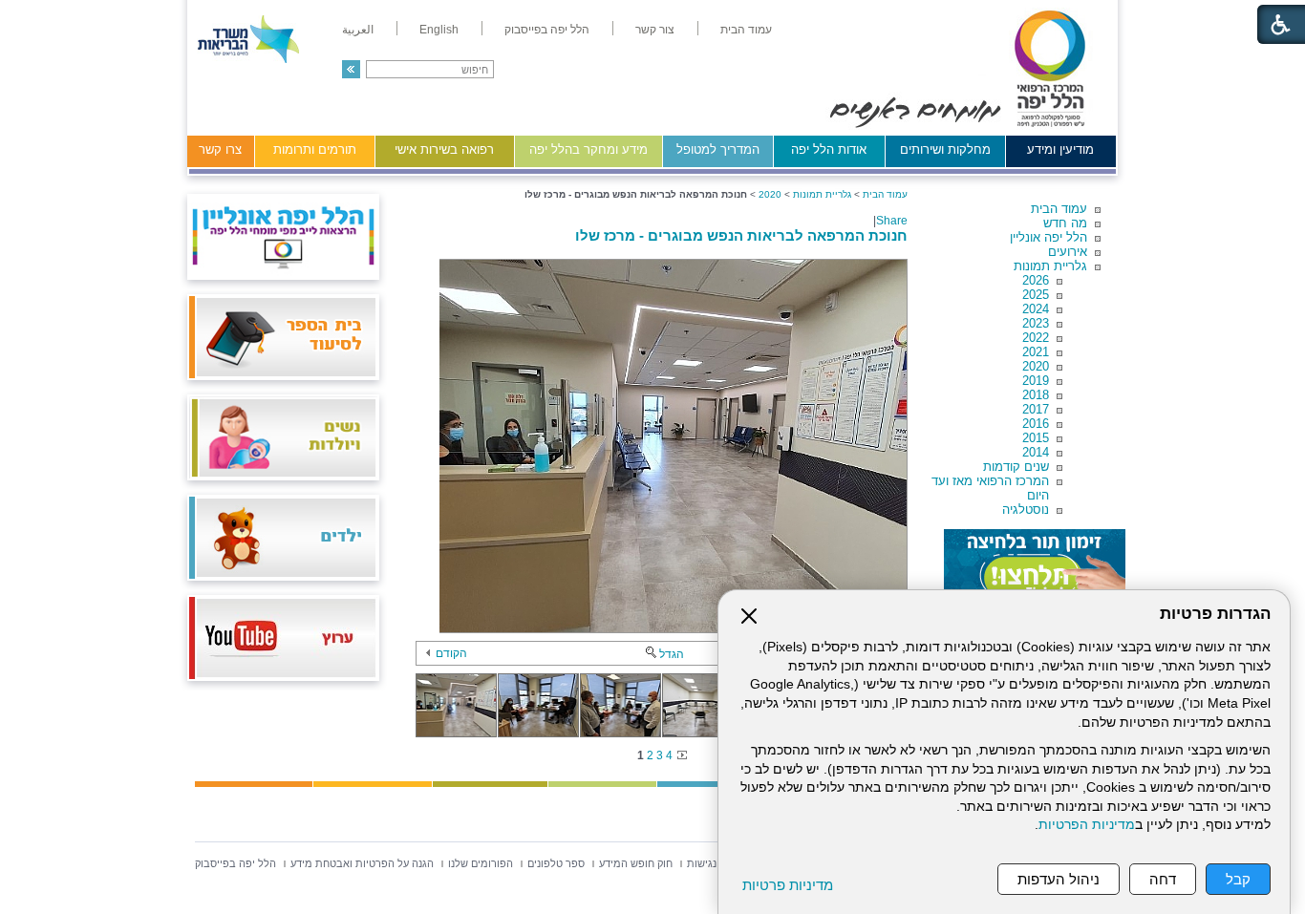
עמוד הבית (1059, 209)
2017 (1035, 409)
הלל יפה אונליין (1048, 237)
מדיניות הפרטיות (1086, 825)
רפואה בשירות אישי (444, 149)
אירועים (1067, 251)
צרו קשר (220, 149)
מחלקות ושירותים (945, 149)
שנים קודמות (1016, 466)
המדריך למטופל (717, 149)
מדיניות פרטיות (787, 885)
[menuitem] (746, 29)
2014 (1035, 452)
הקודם (451, 653)
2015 (1035, 438)
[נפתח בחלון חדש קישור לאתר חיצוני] (1034, 567)
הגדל (671, 654)
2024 (1035, 309)
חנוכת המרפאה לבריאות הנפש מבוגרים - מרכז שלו (741, 235)
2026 (1035, 280)
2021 (1035, 352)
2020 (1035, 366)
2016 (1035, 423)
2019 (1035, 380)
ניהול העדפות (1058, 879)
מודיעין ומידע (1060, 149)
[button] (351, 69)
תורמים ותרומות (314, 149)
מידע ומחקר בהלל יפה (588, 149)
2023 (1035, 323)
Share (892, 220)
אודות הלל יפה (828, 149)
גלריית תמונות (1050, 266)
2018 (1035, 395)
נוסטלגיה (1025, 509)
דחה (1162, 879)
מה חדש (1065, 223)
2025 (1035, 294)
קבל (1238, 879)
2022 (1035, 337)
